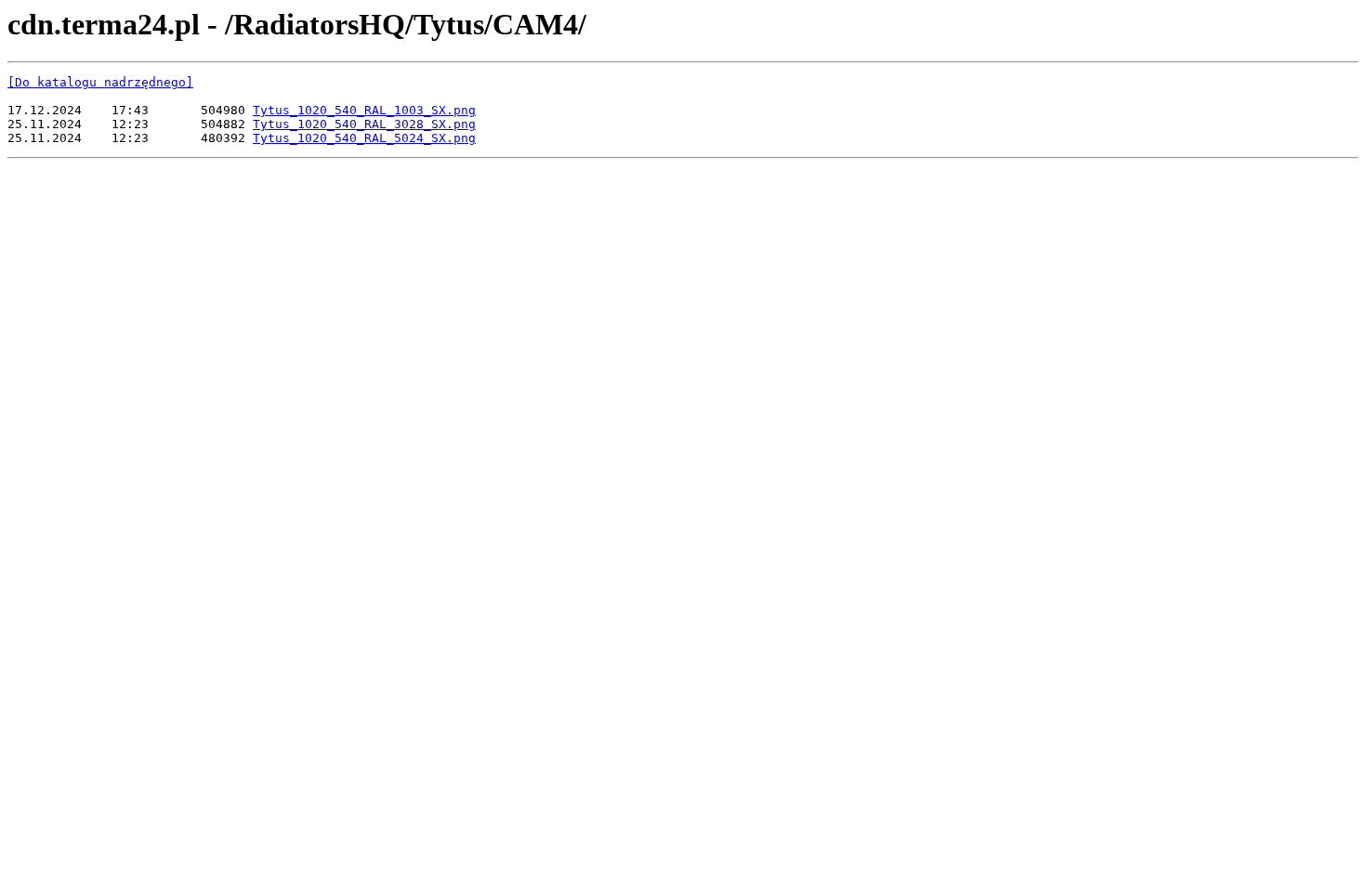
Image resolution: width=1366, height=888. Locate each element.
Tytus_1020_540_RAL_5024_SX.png (364, 138)
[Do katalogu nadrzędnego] (100, 82)
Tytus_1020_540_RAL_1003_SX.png (364, 110)
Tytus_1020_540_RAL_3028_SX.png (364, 124)
